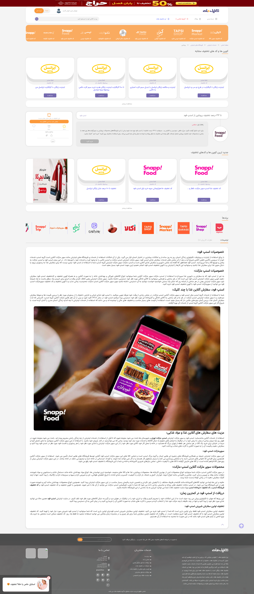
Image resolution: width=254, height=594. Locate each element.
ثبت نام (39, 11)
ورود (46, 10)
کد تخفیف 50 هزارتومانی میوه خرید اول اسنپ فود (152, 188)
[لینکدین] (108, 575)
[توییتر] (108, 580)
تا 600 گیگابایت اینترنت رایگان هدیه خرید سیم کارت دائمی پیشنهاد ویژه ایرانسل (101, 88)
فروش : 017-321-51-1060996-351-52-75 (102, 558)
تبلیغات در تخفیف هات (142, 566)
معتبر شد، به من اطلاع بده (49, 121)
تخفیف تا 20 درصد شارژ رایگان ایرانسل (101, 188)
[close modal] (49, 578)
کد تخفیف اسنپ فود (67, 39)
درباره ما (147, 556)
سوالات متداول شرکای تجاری (141, 563)
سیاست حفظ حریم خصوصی (141, 575)
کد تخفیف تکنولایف (104, 39)
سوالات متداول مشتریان (142, 572)
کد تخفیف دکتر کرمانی (123, 39)
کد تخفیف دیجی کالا (215, 39)
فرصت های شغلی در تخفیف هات (139, 569)
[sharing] (51, 135)
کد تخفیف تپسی (86, 39)
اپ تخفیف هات (161, 19)
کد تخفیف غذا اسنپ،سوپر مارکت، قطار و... (204, 188)
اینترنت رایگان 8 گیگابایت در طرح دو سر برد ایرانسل (204, 87)
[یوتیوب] (103, 580)
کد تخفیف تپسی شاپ (178, 39)
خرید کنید (89, 141)
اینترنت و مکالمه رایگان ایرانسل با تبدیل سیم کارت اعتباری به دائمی (152, 88)
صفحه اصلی (224, 45)
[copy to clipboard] (46, 135)
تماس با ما (146, 559)
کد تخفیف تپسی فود (141, 39)
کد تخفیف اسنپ (30, 39)
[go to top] (241, 525)
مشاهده (204, 95)
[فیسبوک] (103, 575)
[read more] (127, 524)
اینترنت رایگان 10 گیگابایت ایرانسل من (50, 87)
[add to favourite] (33, 126)
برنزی (53, 141)
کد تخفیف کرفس (160, 39)
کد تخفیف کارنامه (48, 39)
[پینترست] (97, 580)
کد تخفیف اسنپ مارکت (197, 39)
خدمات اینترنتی (211, 45)
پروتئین (184, 45)
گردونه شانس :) (180, 19)
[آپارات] (108, 585)
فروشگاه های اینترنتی (196, 45)
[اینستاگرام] (97, 575)
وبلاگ (196, 19)
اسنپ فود (83, 115)
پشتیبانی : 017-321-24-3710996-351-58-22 (102, 565)
